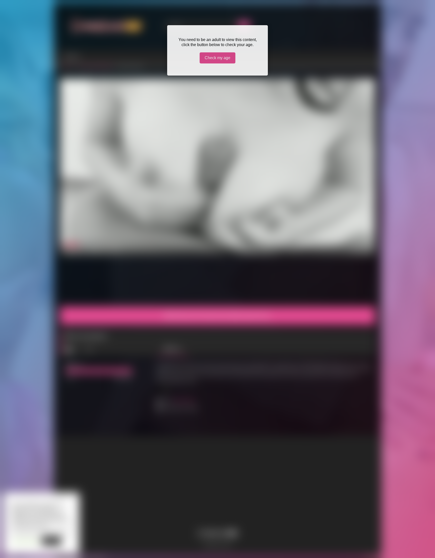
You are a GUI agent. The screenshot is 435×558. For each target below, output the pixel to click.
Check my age (217, 58)
